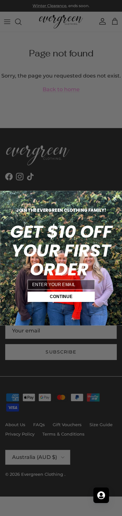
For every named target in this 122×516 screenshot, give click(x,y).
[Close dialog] (114, 198)
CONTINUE (61, 296)
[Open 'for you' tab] (101, 495)
